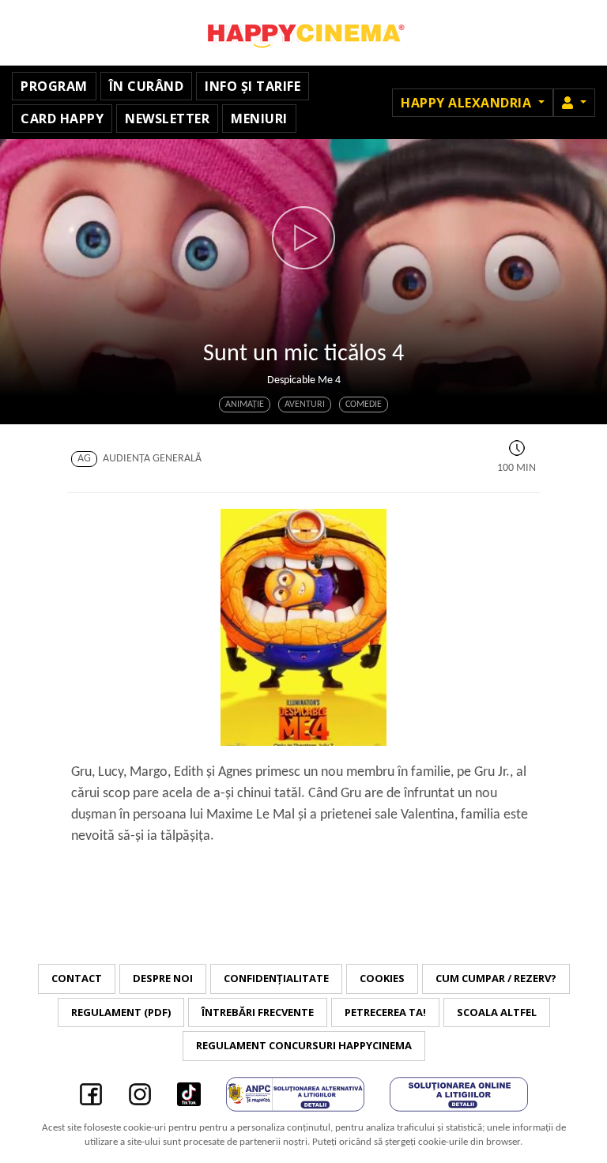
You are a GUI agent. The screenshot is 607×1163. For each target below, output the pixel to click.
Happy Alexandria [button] (468, 102)
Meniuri (259, 118)
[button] (574, 102)
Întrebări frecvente (258, 1012)
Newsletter (167, 118)
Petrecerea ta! (385, 1012)
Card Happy (62, 118)
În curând (146, 86)
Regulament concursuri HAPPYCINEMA (304, 1045)
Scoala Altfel (497, 1012)
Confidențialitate (276, 978)
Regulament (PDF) (121, 1012)
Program (54, 86)
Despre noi (163, 978)
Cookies (382, 978)
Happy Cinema (303, 33)
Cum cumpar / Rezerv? (495, 978)
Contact (76, 978)
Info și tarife (252, 86)
